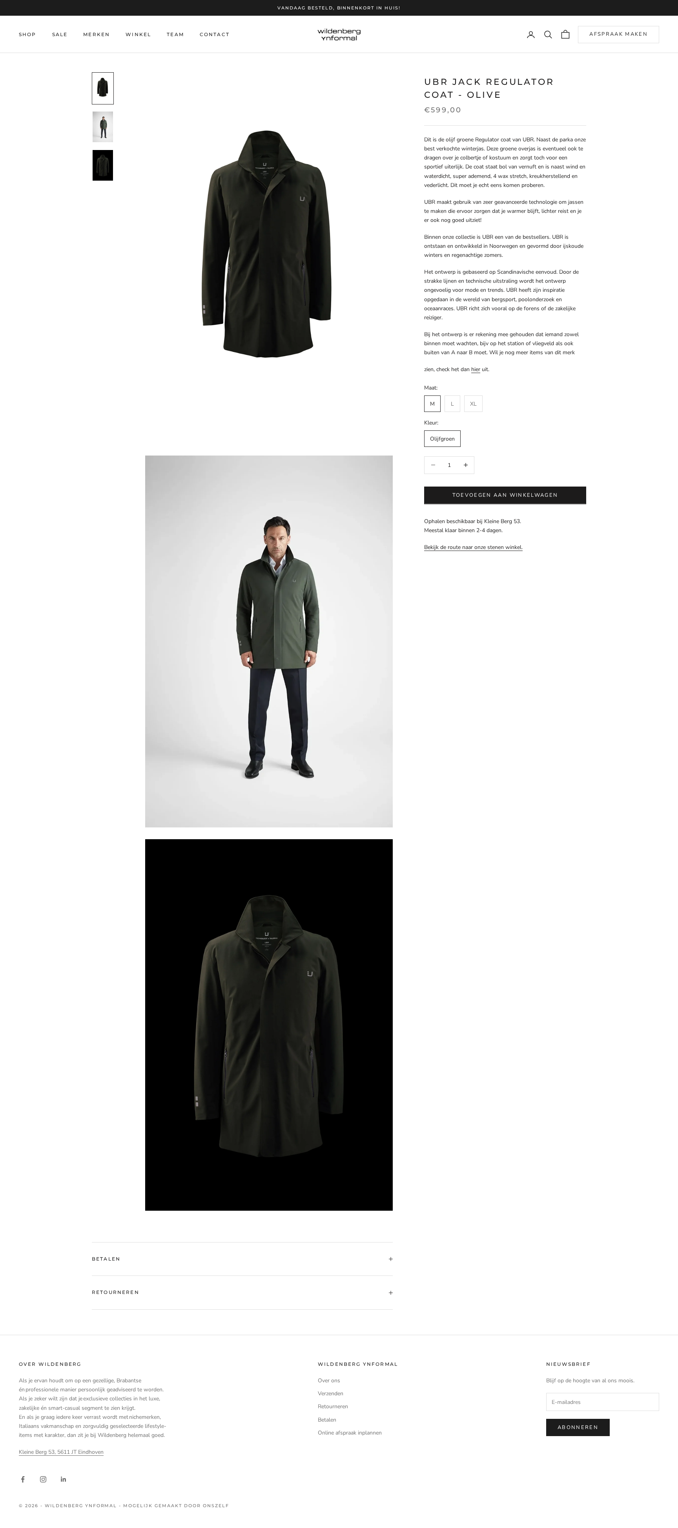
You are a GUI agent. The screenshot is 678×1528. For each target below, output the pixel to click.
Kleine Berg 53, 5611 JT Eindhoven (61, 1452)
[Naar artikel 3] (103, 165)
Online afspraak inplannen (350, 1433)
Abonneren (578, 1427)
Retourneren (333, 1406)
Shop (27, 34)
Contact (215, 34)
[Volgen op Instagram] (43, 1479)
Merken (96, 34)
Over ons (329, 1380)
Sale (60, 34)
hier (475, 369)
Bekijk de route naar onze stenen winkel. (473, 547)
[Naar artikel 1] (103, 88)
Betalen (327, 1420)
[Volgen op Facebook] (23, 1479)
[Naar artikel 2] (103, 127)
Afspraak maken (618, 34)
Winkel (138, 34)
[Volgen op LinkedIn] (63, 1479)
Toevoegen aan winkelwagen (505, 494)
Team (175, 34)
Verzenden (330, 1393)
